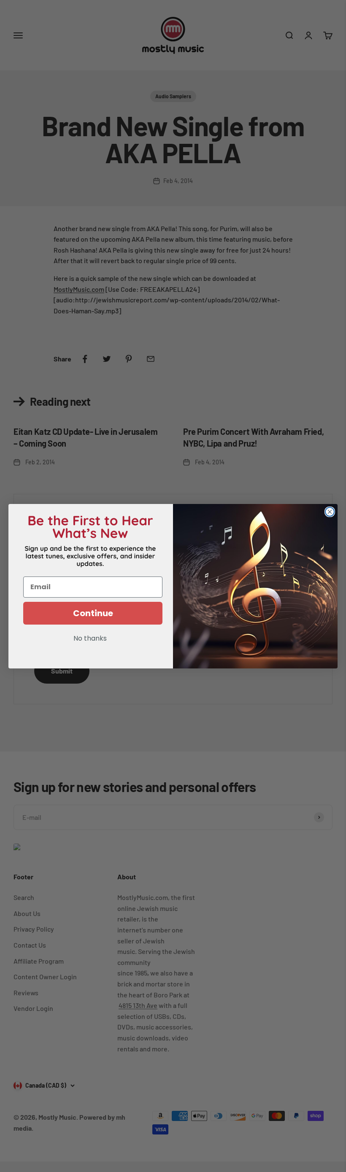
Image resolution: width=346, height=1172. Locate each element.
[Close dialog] (329, 511)
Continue (93, 613)
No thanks (90, 639)
